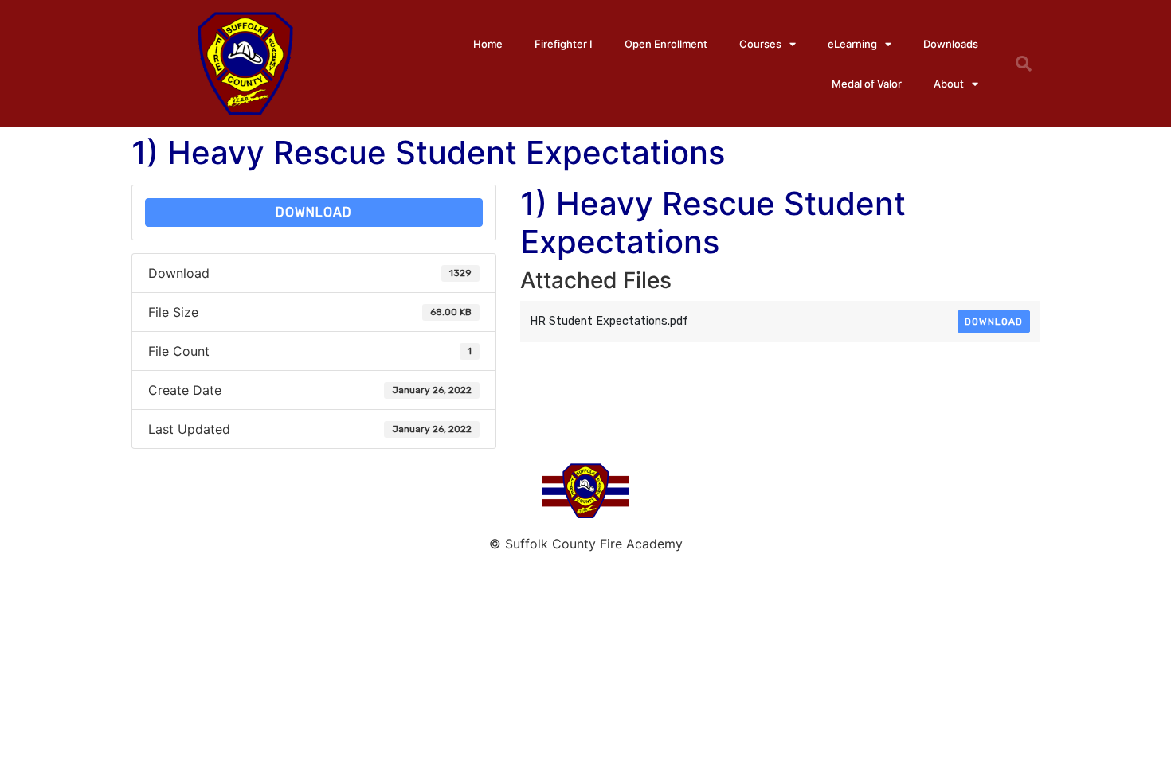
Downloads (950, 43)
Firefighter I (564, 43)
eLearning (852, 43)
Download (314, 212)
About (949, 83)
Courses (760, 43)
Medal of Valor (867, 83)
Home (488, 43)
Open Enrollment (666, 43)
